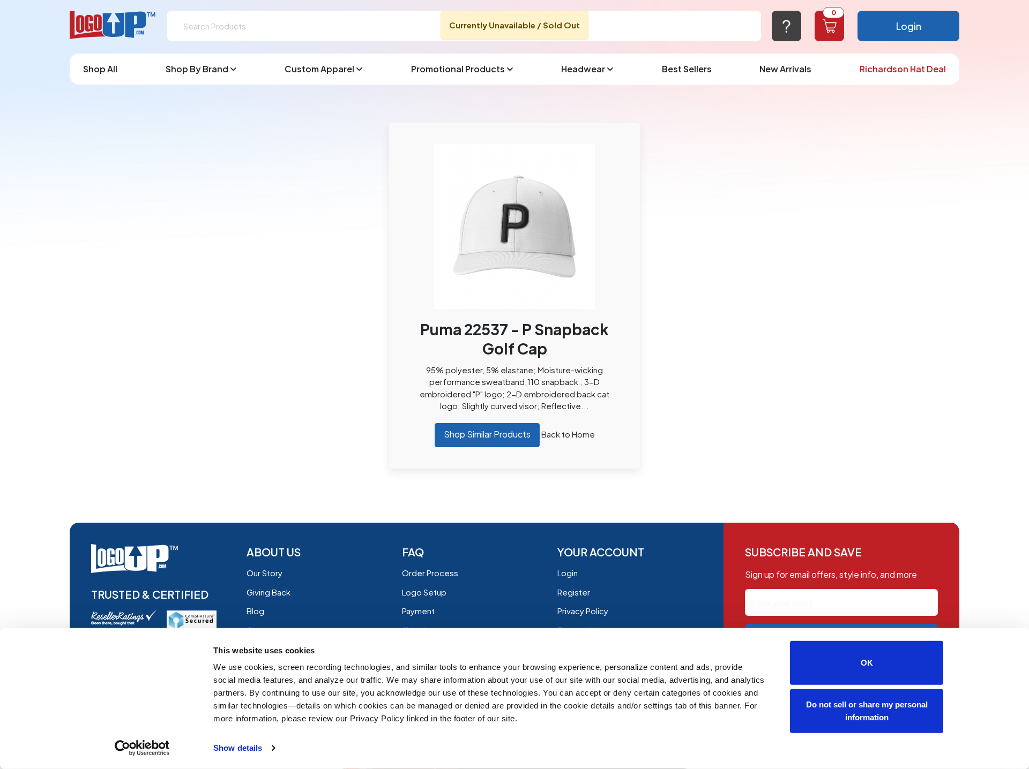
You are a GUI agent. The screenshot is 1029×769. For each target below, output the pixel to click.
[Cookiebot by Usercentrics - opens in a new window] (142, 748)
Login (908, 26)
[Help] (786, 26)
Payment (418, 611)
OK (867, 662)
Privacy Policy (582, 611)
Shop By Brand (197, 68)
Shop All (100, 68)
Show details (237, 747)
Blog (255, 611)
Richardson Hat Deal (903, 68)
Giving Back (268, 592)
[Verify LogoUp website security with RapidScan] (192, 619)
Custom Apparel (319, 68)
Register (573, 592)
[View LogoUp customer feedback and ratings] (123, 617)
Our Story (264, 573)
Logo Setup (424, 592)
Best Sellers (687, 68)
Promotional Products (458, 68)
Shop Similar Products (487, 434)
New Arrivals (785, 68)
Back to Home (568, 434)
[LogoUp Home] (113, 25)
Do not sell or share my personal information (867, 710)
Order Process (430, 573)
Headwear (583, 68)
